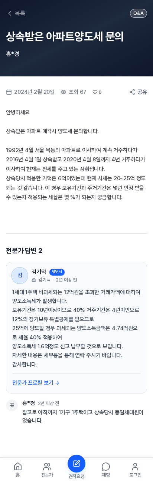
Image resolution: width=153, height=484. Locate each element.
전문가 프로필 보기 (32, 382)
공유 (142, 92)
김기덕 (39, 272)
